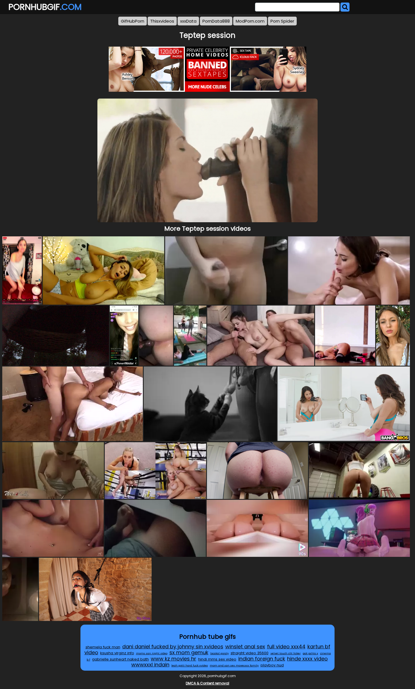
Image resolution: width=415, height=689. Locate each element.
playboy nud (272, 665)
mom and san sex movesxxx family (234, 665)
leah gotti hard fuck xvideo (189, 665)
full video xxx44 (286, 646)
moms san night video (151, 653)
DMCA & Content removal (207, 683)
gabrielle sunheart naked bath (120, 659)
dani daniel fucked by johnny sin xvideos (172, 646)
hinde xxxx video (307, 658)
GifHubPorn (132, 21)
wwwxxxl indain (150, 664)
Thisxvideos (162, 21)
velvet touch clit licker (285, 653)
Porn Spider (282, 21)
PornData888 (216, 21)
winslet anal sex (245, 646)
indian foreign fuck (261, 658)
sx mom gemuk (188, 652)
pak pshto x (310, 653)
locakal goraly (219, 653)
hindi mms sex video (217, 659)
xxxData (188, 21)
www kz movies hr (173, 658)
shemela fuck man (103, 647)
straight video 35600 (249, 653)
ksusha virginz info (117, 653)
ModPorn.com (250, 21)
